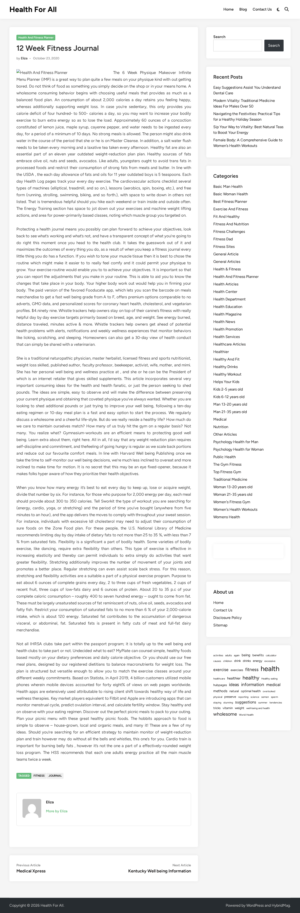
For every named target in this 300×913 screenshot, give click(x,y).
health (270, 668)
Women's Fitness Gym (231, 502)
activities (218, 655)
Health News (224, 321)
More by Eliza (57, 811)
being (246, 655)
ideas (234, 684)
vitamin (228, 708)
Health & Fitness (227, 269)
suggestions (245, 702)
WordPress (255, 905)
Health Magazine (227, 314)
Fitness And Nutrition (231, 224)
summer (262, 702)
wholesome (225, 714)
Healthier (221, 351)
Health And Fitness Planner (35, 37)
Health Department (229, 299)
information (252, 684)
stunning (228, 702)
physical (217, 696)
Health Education (227, 306)
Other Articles (225, 434)
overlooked (269, 691)
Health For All (33, 9)
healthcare (219, 678)
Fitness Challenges (229, 231)
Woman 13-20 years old (232, 487)
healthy (251, 678)
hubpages (220, 685)
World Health (246, 714)
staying (217, 702)
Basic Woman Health (230, 194)
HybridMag (281, 905)
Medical (220, 419)
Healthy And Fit (226, 359)
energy (257, 661)
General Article (226, 254)
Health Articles (225, 284)
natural (234, 691)
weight (239, 708)
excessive (269, 661)
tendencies (276, 702)
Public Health (224, 457)
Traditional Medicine (230, 479)
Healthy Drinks (225, 366)
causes (217, 661)
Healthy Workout (227, 374)
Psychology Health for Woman (238, 449)
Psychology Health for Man (235, 442)
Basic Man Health (228, 186)
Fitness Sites (224, 246)
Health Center (225, 291)
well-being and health (258, 708)
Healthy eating (269, 678)
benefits (258, 655)
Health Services (226, 336)
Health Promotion (228, 329)
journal (55, 775)
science (255, 696)
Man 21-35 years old (230, 412)
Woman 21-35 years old (232, 494)
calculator (271, 655)
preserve (230, 696)
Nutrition (220, 427)
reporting (243, 696)
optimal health (251, 691)
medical (273, 684)
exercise (221, 669)
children (227, 661)
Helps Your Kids (226, 382)
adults (228, 655)
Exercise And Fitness (230, 209)
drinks (247, 661)
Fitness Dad (223, 239)
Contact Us (262, 9)
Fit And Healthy (226, 216)
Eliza (24, 58)
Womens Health (226, 517)
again (237, 655)
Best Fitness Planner (230, 201)
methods (220, 691)
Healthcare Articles (229, 344)
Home (228, 9)
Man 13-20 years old (230, 404)
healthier (233, 678)
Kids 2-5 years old (228, 389)
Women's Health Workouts (235, 509)
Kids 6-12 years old (228, 397)
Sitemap (220, 625)
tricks (217, 708)
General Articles (226, 261)
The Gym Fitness (227, 464)
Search (219, 37)
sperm (274, 696)
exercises (237, 670)
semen (265, 696)
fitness (39, 775)
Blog (243, 9)
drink (237, 661)
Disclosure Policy (227, 617)
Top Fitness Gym (227, 472)
